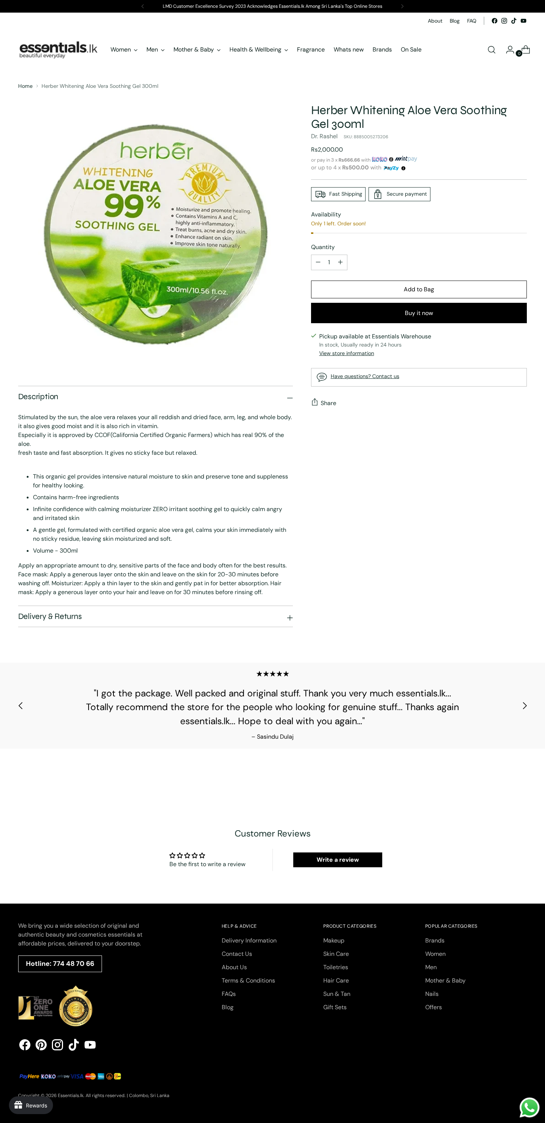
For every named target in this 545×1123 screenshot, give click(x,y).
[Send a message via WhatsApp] (529, 1107)
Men (431, 967)
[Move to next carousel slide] (524, 706)
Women (435, 954)
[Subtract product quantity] (340, 262)
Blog (228, 1007)
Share (328, 403)
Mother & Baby (445, 980)
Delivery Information (249, 940)
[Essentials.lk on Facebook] (494, 20)
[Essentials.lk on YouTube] (523, 20)
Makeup (333, 940)
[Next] (402, 6)
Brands (435, 940)
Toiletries (335, 967)
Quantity (323, 247)
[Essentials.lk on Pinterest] (41, 1046)
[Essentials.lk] (59, 49)
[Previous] (143, 6)
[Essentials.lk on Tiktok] (514, 20)
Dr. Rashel (324, 136)
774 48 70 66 (73, 963)
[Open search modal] (491, 49)
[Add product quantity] (318, 262)
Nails (432, 994)
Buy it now (419, 313)
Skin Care (336, 954)
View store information (346, 353)
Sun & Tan (336, 994)
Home (25, 86)
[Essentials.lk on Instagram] (504, 20)
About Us (234, 967)
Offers (433, 1007)
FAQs (229, 994)
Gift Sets (335, 1007)
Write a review (338, 860)
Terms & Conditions (248, 980)
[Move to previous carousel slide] (20, 706)
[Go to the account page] (507, 49)
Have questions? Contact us (365, 376)
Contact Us (237, 954)
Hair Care (336, 980)
